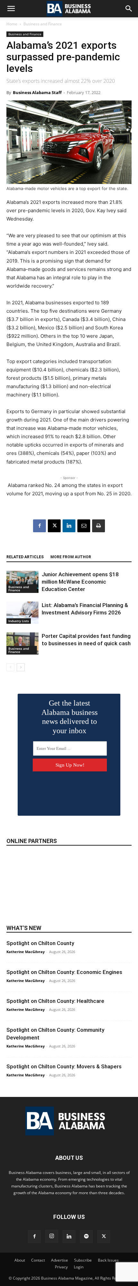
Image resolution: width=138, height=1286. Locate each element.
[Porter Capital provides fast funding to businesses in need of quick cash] (22, 643)
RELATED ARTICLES (25, 557)
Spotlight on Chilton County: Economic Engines (64, 972)
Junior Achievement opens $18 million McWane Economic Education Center (80, 581)
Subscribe (83, 1260)
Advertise (59, 1260)
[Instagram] (51, 1236)
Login (78, 1267)
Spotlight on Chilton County (40, 943)
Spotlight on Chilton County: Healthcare (55, 1001)
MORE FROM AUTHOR (70, 557)
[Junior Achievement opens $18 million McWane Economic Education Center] (22, 582)
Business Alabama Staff (37, 92)
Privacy (61, 1267)
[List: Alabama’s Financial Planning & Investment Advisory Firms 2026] (22, 613)
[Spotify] (86, 1236)
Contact (38, 1260)
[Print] (98, 525)
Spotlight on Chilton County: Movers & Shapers (64, 1066)
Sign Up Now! (70, 765)
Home (11, 24)
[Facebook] (39, 525)
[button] (11, 8)
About (19, 1260)
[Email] (83, 525)
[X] (54, 525)
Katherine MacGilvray (25, 951)
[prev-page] (10, 667)
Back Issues (108, 1260)
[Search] (129, 8)
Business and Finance (42, 24)
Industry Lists (18, 621)
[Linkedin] (69, 525)
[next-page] (21, 667)
